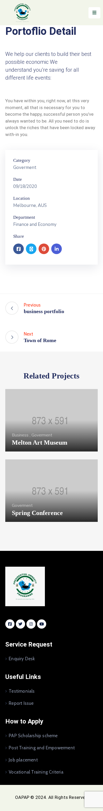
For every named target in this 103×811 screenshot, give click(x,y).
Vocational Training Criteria (36, 772)
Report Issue (21, 703)
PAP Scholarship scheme (33, 735)
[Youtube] (41, 624)
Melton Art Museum (39, 442)
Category (21, 160)
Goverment (24, 167)
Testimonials (22, 691)
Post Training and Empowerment (42, 747)
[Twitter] (31, 249)
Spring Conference (37, 512)
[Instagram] (31, 624)
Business (20, 435)
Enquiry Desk (22, 658)
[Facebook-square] (10, 624)
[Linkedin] (56, 249)
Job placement (23, 760)
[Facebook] (18, 249)
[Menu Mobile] (94, 12)
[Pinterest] (44, 249)
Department (24, 217)
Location (21, 198)
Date (17, 179)
